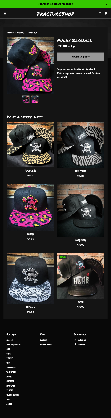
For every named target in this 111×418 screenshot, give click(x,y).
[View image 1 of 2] (25, 99)
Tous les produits (14, 344)
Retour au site (46, 344)
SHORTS (9, 376)
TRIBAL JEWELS (13, 394)
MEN (9, 349)
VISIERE (10, 390)
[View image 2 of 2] (35, 99)
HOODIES (10, 381)
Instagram (82, 340)
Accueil (10, 32)
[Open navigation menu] (5, 13)
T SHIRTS (10, 358)
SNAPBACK (32, 32)
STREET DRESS (12, 367)
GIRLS (9, 353)
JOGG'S (9, 404)
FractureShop (55, 13)
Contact (43, 340)
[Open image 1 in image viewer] (30, 65)
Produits (20, 32)
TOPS (8, 362)
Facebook (81, 344)
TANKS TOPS (11, 372)
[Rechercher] (100, 13)
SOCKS (9, 399)
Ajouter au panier (81, 56)
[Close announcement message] (106, 4)
